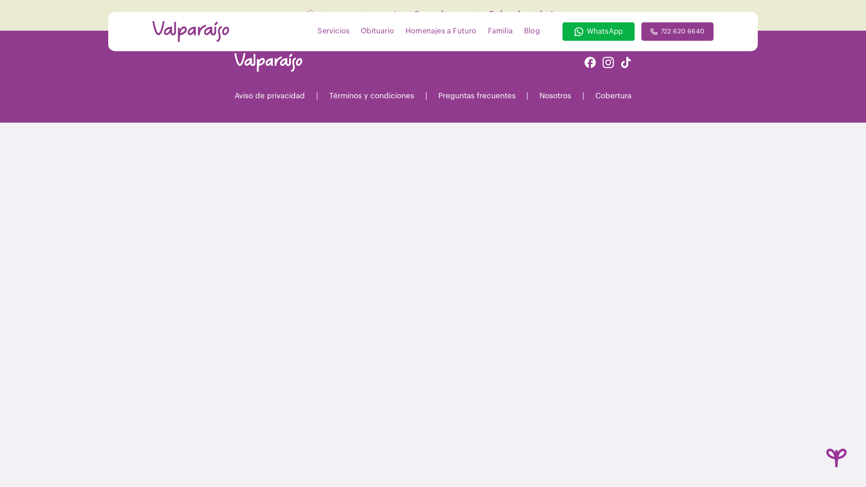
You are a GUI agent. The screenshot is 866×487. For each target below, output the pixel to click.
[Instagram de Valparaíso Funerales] (608, 63)
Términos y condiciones (371, 96)
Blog (532, 30)
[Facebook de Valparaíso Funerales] (590, 63)
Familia (500, 30)
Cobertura (613, 96)
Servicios (334, 30)
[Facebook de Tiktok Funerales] (626, 63)
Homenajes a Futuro (441, 30)
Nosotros (555, 96)
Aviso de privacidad (270, 96)
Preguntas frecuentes (477, 96)
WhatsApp (605, 31)
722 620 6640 (683, 31)
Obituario (377, 30)
